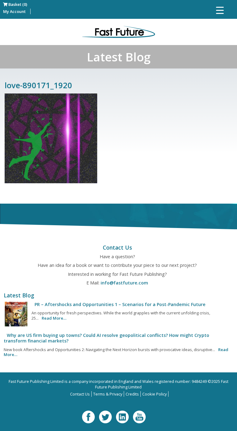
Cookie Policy (154, 394)
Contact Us (80, 394)
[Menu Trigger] (219, 10)
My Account (14, 11)
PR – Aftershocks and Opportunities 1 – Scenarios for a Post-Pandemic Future (120, 304)
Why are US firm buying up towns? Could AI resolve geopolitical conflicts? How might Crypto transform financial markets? (106, 338)
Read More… (54, 318)
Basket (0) (17, 4)
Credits (132, 394)
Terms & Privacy (107, 394)
